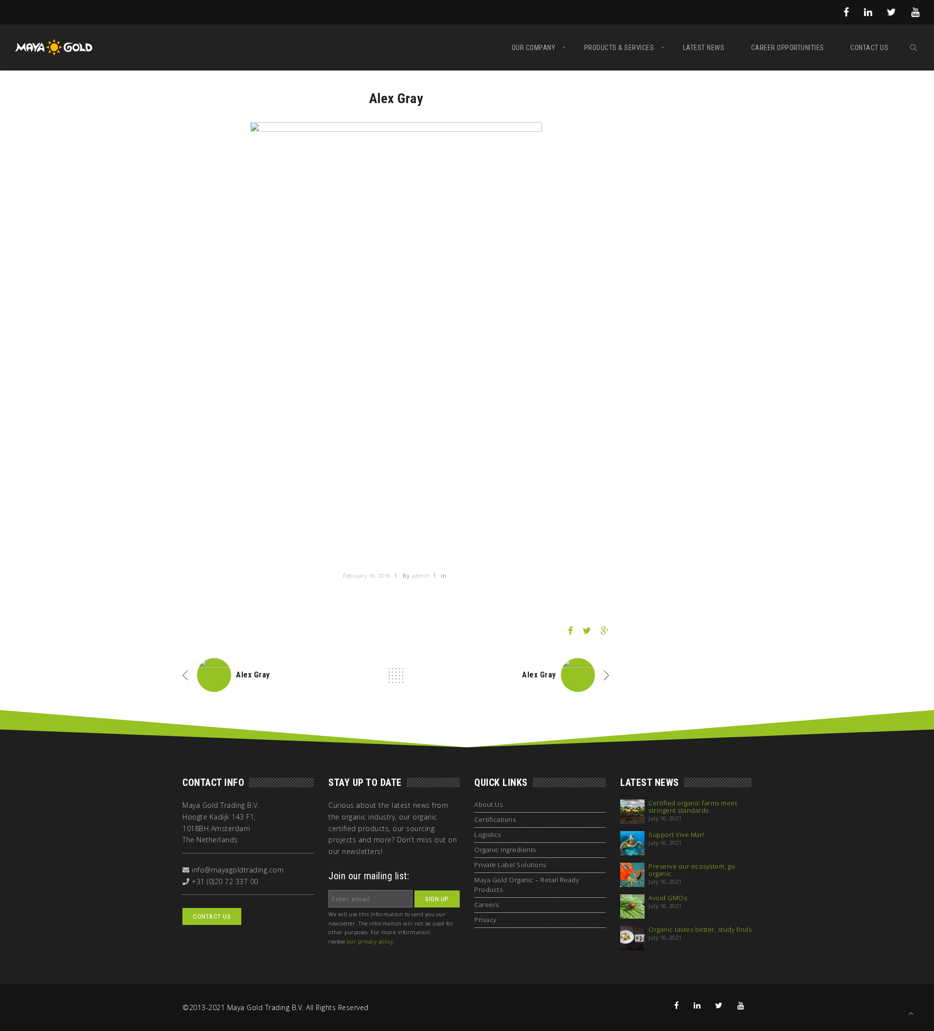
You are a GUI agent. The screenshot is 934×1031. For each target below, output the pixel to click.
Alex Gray (253, 674)
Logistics (487, 834)
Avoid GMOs (667, 898)
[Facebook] (846, 11)
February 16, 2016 (367, 575)
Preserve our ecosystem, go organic (691, 870)
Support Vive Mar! (676, 834)
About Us (488, 804)
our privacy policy (370, 941)
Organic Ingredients (505, 849)
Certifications (495, 819)
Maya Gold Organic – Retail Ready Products (526, 884)
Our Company (534, 48)
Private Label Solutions (510, 864)
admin (421, 575)
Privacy (485, 919)
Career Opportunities (787, 48)
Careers (486, 904)
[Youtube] (915, 11)
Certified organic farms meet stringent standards (692, 807)
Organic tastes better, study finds (700, 929)
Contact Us (869, 48)
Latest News (704, 48)
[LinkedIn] (868, 11)
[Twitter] (892, 11)
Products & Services (619, 48)
